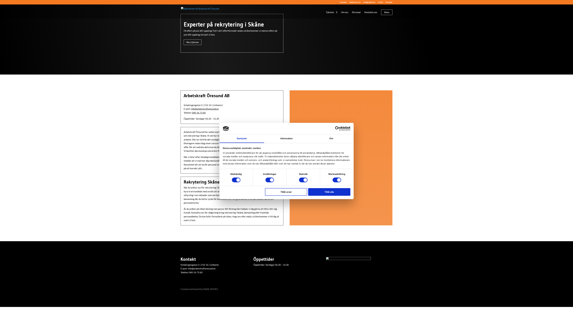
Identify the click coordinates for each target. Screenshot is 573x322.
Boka (386, 12)
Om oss (344, 12)
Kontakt (389, 2)
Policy (380, 2)
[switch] (269, 180)
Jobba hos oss (355, 2)
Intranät (343, 2)
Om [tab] (331, 138)
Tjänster (330, 12)
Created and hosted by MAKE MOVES (199, 289)
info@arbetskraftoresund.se (205, 108)
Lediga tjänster (369, 2)
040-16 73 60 (199, 112)
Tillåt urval (286, 192)
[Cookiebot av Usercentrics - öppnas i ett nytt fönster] (337, 128)
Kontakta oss (370, 12)
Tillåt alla (329, 192)
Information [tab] (286, 138)
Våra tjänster (192, 42)
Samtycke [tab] (242, 138)
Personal (356, 12)
